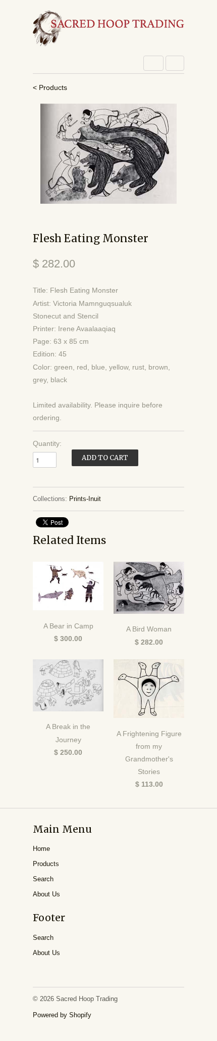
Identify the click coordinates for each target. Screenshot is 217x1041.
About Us (46, 894)
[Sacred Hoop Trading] (108, 29)
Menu (153, 63)
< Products (50, 87)
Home (41, 848)
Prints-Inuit (85, 499)
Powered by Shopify (62, 1015)
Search (43, 879)
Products (46, 864)
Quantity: (47, 443)
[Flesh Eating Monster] (108, 154)
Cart (175, 63)
